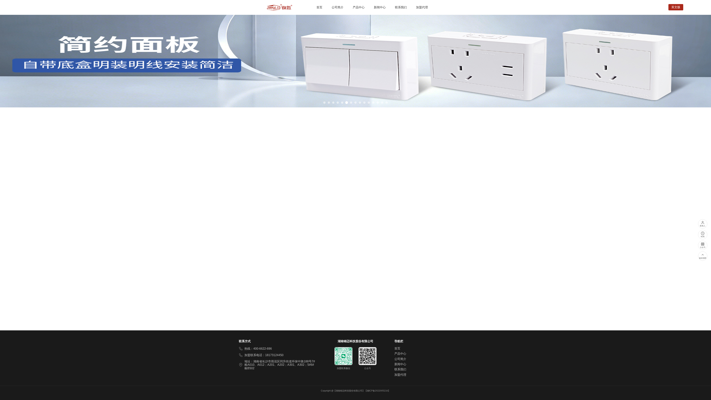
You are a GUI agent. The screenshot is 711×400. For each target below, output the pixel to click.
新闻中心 (400, 364)
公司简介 (400, 359)
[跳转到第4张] (338, 102)
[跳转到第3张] (333, 102)
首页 (397, 348)
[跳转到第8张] (355, 102)
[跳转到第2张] (329, 102)
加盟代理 (400, 374)
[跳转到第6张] (347, 102)
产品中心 (400, 353)
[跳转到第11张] (369, 102)
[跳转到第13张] (378, 102)
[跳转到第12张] (373, 102)
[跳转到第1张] (324, 102)
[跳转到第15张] (386, 102)
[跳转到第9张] (360, 102)
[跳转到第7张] (351, 102)
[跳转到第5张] (342, 102)
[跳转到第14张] (382, 102)
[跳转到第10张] (364, 102)
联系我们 (400, 369)
